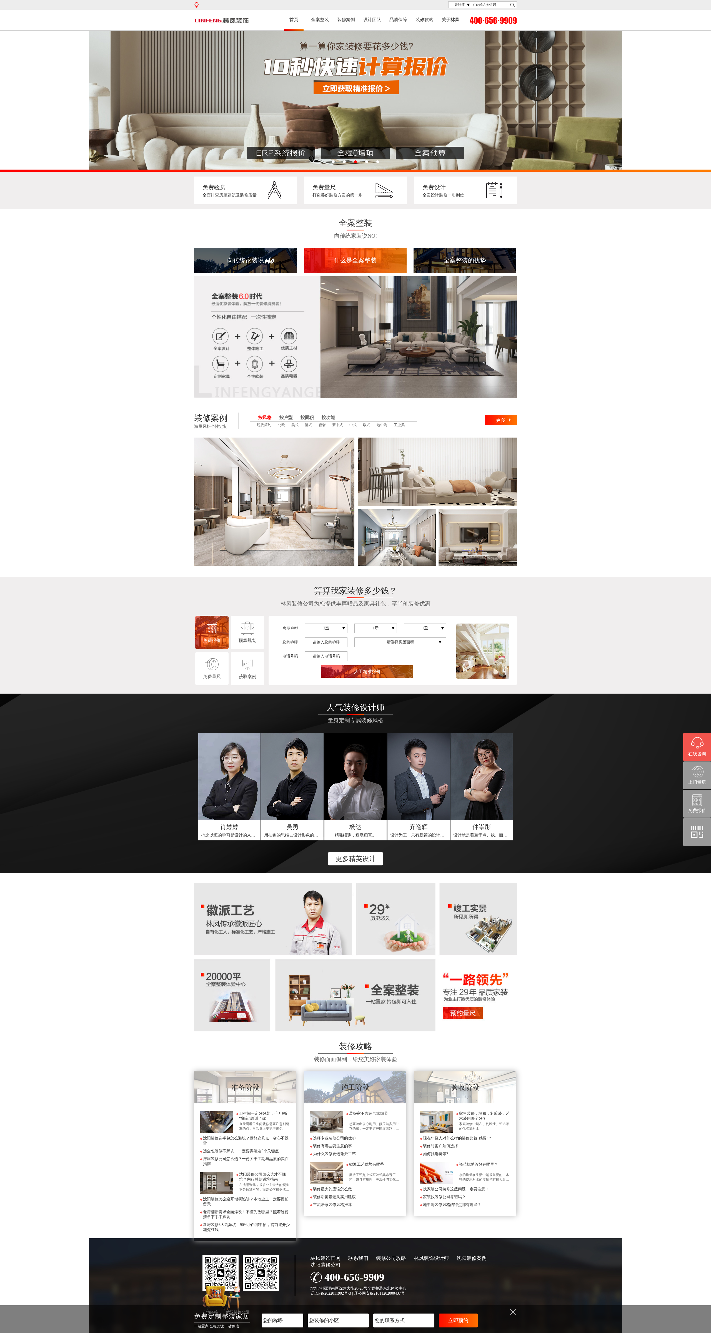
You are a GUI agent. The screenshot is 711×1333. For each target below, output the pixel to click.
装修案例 (346, 19)
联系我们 (358, 1258)
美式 (295, 425)
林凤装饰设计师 (431, 1258)
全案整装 (320, 19)
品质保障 (398, 19)
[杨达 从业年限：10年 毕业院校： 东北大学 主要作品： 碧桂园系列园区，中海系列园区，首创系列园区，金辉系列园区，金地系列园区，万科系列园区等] (355, 776)
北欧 (281, 425)
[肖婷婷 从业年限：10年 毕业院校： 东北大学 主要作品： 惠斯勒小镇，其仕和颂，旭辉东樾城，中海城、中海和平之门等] (229, 776)
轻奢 (322, 425)
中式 (353, 425)
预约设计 (229, 830)
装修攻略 (424, 19)
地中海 (382, 425)
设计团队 (372, 19)
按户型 (286, 417)
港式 (308, 425)
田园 (414, 425)
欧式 (366, 425)
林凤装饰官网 (326, 1258)
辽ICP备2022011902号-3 (331, 1293)
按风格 (265, 417)
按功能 (328, 417)
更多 (501, 420)
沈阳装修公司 (326, 1265)
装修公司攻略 (391, 1258)
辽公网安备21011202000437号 (379, 1293)
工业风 (399, 425)
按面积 (307, 417)
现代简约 (264, 425)
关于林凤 (450, 19)
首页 (293, 19)
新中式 (337, 425)
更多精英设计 (355, 858)
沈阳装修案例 (472, 1258)
